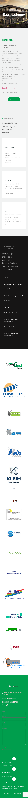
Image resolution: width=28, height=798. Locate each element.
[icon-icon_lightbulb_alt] (5, 176)
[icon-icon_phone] (14, 758)
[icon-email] (14, 769)
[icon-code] (5, 207)
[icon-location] (14, 779)
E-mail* (4, 717)
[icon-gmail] (2, 93)
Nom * (4, 711)
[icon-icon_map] (21, 93)
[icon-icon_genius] (5, 143)
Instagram (15, 99)
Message (4, 728)
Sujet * (4, 722)
